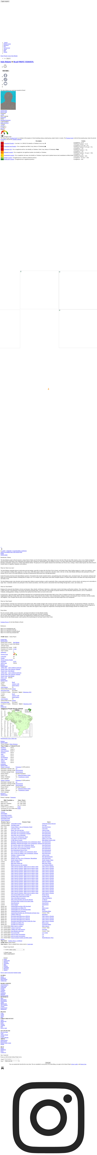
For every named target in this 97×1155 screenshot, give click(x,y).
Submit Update (17, 972)
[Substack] (2, 1069)
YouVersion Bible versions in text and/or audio (22, 901)
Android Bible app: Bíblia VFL (18, 908)
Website (14, 688)
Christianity (3, 749)
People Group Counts (6, 1043)
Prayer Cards (4, 112)
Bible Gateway (45, 926)
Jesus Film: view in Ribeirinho (18, 835)
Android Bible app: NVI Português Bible (21, 909)
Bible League (45, 908)
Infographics (4, 999)
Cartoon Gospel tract (16, 927)
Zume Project (45, 903)
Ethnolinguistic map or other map (9, 738)
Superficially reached (9, 155)
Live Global (45, 932)
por (16, 768)
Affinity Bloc (4, 667)
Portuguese (3, 117)
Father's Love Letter (47, 838)
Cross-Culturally (4, 1037)
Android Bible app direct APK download (21, 906)
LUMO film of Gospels (16, 840)
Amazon (3, 812)
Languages (3, 764)
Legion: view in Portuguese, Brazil (19, 836)
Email (2, 1022)
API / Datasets (4, 1005)
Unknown (3, 762)
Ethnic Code (4, 677)
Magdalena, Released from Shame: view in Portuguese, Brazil (26, 841)
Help (5, 50)
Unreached (3, 987)
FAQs (2, 1051)
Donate (5, 52)
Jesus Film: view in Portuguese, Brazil (20, 832)
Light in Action (45, 830)
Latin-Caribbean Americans (14, 667)
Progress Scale (13, 138)
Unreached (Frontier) (9, 143)
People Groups (7, 43)
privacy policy (74, 1064)
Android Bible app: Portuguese (18, 911)
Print (2, 1026)
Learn (2, 1033)
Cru (43, 934)
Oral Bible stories (15, 825)
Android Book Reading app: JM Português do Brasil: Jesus (25, 913)
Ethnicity (3, 664)
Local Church (4, 1007)
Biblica (43, 909)
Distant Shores (45, 894)
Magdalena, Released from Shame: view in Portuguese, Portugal (26, 843)
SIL (43, 906)
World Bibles (4, 813)
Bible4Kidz (45, 914)
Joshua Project (4, 1040)
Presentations (4, 1001)
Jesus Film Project (46, 827)
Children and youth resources (18, 929)
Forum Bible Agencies (6, 815)
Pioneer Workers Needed (7, 659)
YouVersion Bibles (46, 901)
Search (6, 42)
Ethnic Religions (5, 123)
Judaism (3, 756)
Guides (2, 1014)
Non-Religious (4, 757)
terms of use (83, 1064)
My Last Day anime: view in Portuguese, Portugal (23, 846)
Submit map (3, 706)
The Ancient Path (15, 932)
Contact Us (3, 1052)
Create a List (4, 986)
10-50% (2, 125)
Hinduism (3, 752)
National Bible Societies (6, 817)
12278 (14, 661)
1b (1, 146)
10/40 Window (4, 687)
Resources (6, 45)
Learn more (30, 944)
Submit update (4, 666)
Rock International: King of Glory (19, 850)
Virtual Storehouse (5, 820)
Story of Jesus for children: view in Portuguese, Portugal (24, 853)
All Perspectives (4, 984)
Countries (3, 990)
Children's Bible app (16, 914)
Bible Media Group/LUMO (48, 840)
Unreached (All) (8, 149)
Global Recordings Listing (24, 775)
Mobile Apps (4, 1003)
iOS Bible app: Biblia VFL (17, 922)
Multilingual (3, 1009)
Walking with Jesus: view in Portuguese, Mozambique (24, 858)
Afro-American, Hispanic (14, 669)
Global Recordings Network (49, 823)
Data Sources (4, 1041)
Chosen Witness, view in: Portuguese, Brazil (21, 827)
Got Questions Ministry (47, 865)
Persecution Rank (5, 690)
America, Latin (15, 684)
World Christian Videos (16, 860)
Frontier (3, 658)
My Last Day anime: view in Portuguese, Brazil (22, 845)
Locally (2, 1036)
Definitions (3, 1049)
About (5, 49)
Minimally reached (8, 152)
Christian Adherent (16, 139)
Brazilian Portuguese (6, 120)
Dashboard (3, 978)
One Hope (44, 929)
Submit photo (4, 110)
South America (15, 685)
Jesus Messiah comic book (17, 931)
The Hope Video (15, 856)
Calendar (3, 1025)
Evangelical (3, 139)
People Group (4, 671)
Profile (5, 959)
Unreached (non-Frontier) (10, 146)
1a (1, 143)
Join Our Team (4, 1032)
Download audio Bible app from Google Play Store (23, 921)
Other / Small (4, 759)
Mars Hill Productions (47, 856)
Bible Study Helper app (16, 863)
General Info (7, 960)
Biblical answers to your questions (19, 865)
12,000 (2, 114)
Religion (3, 741)
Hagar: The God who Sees (17, 830)
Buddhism (3, 747)
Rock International (46, 850)
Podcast (2, 1024)
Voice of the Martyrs (47, 898)
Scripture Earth (45, 896)
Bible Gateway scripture (17, 926)
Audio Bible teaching (16, 823)
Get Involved (7, 48)
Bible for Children (15, 861)
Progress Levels (4, 995)
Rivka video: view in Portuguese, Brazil (20, 848)
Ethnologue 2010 (27, 692)
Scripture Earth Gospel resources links (20, 896)
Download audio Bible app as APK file (20, 916)
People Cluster (4, 669)
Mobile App (3, 1021)
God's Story (45, 828)
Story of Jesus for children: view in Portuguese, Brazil (24, 851)
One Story (44, 825)
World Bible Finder (5, 818)
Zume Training (14, 904)
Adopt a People (4, 1034)
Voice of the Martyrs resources (18, 898)
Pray (5, 46)
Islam (2, 754)
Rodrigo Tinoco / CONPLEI (15, 940)
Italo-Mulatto (11, 671)
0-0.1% (2, 128)
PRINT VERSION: (26, 62)
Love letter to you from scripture (18, 838)
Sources (2, 939)
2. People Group (8, 952)
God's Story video (15, 828)
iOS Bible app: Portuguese (17, 924)
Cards (2, 1013)
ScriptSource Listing (23, 777)
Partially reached (8, 157)
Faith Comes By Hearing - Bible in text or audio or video (24, 866)
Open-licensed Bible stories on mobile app (21, 894)
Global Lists (3, 980)
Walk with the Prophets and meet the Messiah (22, 899)
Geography (3, 679)
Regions (3, 991)
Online (19, 806)
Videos (2, 1002)
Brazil (13, 682)
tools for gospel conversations (18, 934)
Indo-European (19, 770)
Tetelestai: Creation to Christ (18, 855)
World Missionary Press (47, 937)
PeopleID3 (3, 661)
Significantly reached (9, 159)
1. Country (6, 949)
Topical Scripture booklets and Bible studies (21, 937)
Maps (2, 705)
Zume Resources (15, 903)
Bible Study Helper (46, 863)
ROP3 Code (4, 663)
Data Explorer (4, 979)
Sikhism (3, 760)
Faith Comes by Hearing (48, 866)
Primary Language (5, 767)
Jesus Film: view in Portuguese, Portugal (20, 833)
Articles (2, 1006)
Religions (3, 994)
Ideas (2, 1017)
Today (2, 1020)
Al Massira (44, 899)
